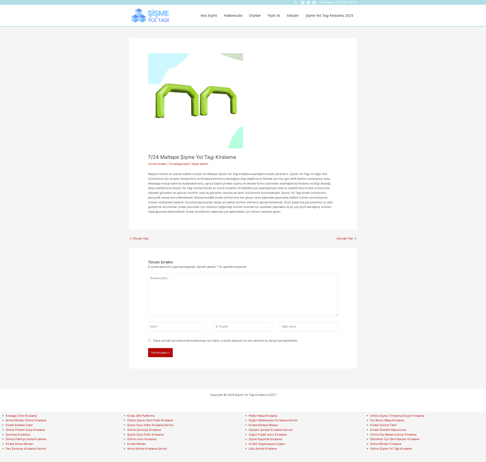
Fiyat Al (274, 16)
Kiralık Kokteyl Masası (263, 425)
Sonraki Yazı (347, 238)
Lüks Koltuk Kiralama (263, 448)
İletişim (293, 16)
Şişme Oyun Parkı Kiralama (145, 434)
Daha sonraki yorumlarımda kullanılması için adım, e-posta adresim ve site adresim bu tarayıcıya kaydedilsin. (225, 340)
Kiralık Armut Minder (19, 444)
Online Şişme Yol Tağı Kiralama (391, 448)
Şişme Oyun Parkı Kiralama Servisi (150, 425)
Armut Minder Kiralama (385, 444)
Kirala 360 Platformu (141, 415)
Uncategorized (179, 164)
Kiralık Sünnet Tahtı (383, 425)
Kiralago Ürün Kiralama (21, 415)
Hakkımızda (233, 16)
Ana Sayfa (208, 16)
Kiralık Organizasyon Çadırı (267, 444)
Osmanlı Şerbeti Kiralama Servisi (271, 430)
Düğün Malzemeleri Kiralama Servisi (273, 420)
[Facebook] (302, 2)
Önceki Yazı (138, 238)
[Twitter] (308, 2)
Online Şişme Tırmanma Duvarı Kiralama (397, 415)
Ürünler (255, 16)
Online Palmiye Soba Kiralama (26, 439)
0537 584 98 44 (346, 2)
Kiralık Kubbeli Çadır (19, 425)
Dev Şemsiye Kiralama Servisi (26, 448)
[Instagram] (314, 2)
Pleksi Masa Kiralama (263, 415)
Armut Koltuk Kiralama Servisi (147, 448)
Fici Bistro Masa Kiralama (387, 420)
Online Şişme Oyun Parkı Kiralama (150, 420)
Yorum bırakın (157, 164)
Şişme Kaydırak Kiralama (265, 439)
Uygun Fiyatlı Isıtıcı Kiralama (267, 434)
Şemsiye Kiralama (18, 434)
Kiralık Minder (136, 444)
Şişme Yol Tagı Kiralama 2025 (329, 16)
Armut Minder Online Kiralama (26, 420)
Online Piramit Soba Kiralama (25, 430)
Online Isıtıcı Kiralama (141, 439)
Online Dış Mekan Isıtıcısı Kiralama (393, 434)
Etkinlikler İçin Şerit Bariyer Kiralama (394, 439)
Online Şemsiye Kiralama (144, 430)
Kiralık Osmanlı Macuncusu (388, 430)
